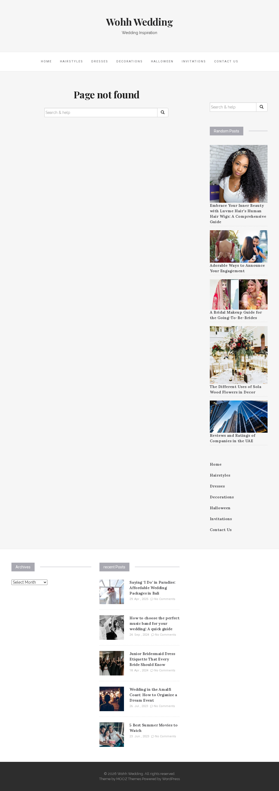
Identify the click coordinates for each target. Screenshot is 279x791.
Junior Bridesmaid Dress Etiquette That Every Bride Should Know (152, 659)
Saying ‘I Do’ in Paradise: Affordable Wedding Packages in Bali (152, 588)
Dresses (99, 61)
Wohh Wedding (139, 21)
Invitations (194, 61)
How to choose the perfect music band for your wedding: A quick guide (154, 623)
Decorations (129, 61)
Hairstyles (71, 61)
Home (46, 61)
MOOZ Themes (128, 779)
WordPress (171, 779)
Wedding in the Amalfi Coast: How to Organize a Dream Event (153, 695)
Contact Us (226, 61)
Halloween (162, 61)
